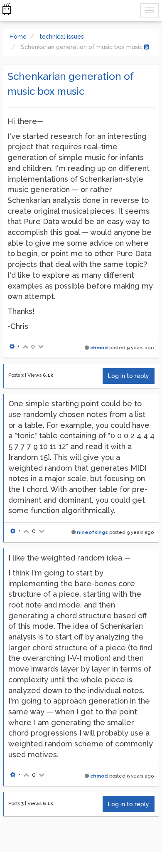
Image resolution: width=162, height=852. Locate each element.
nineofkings (92, 532)
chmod (99, 348)
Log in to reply (128, 376)
